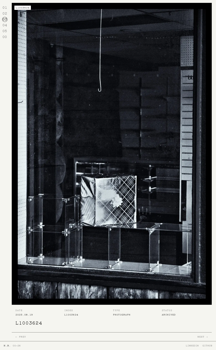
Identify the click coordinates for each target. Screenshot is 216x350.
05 (4, 31)
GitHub (207, 345)
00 (4, 37)
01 (4, 7)
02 (4, 13)
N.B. (7, 345)
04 (4, 25)
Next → (203, 337)
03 (4, 19)
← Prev (21, 337)
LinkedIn (192, 345)
